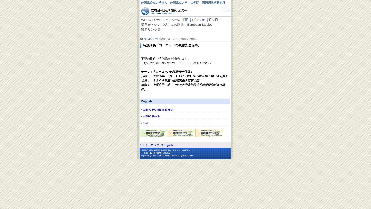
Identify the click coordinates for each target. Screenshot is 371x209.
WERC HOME (151, 20)
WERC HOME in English (158, 109)
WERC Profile (151, 116)
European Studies (199, 24)
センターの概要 (176, 20)
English (168, 145)
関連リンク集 (151, 29)
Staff (146, 123)
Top (141, 39)
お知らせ (198, 20)
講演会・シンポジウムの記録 (162, 24)
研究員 (213, 20)
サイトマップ (150, 145)
